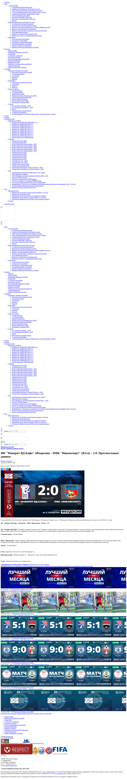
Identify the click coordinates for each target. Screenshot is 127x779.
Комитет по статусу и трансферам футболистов (27, 35)
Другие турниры (13, 89)
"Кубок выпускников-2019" (20, 164)
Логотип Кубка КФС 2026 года (22, 17)
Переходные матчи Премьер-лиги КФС (24, 96)
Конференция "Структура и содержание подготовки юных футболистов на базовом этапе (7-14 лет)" (44, 184)
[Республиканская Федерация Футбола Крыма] (35, 754)
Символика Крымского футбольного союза (25, 14)
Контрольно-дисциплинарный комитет (24, 25)
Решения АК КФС (14, 62)
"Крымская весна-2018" (19, 159)
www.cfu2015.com (48, 772)
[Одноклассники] (4, 469)
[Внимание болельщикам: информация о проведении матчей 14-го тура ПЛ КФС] (19, 710)
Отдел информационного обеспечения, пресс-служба (29, 12)
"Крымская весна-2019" (19, 157)
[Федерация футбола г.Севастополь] (41, 754)
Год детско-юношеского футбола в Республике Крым (29, 182)
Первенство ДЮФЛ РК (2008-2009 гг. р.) (25, 122)
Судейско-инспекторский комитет (23, 24)
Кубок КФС (12, 54)
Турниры (7, 69)
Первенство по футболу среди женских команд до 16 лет (30, 192)
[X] (10, 469)
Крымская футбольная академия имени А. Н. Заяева (28, 172)
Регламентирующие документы (22, 44)
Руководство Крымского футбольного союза (26, 9)
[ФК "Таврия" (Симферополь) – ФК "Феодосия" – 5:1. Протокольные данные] (19, 636)
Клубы (6, 116)
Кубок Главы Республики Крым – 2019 (24, 149)
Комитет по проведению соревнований (24, 34)
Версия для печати (7, 461)
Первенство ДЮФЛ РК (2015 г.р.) (22, 132)
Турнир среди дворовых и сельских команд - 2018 (28, 169)
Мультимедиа (8, 737)
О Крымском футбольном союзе (22, 7)
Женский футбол (13, 191)
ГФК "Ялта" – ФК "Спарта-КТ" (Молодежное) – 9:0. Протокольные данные (25, 664)
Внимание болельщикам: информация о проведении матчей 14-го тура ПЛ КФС (26, 713)
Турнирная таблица (18, 74)
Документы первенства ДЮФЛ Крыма (24, 179)
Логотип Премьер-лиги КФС (21, 15)
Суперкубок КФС (17, 92)
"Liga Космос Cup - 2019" (20, 162)
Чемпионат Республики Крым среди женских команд (29, 196)
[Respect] (17, 754)
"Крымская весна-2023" (19, 142)
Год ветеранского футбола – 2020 (22, 107)
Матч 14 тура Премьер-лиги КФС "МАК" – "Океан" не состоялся (21, 689)
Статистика (15, 75)
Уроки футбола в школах (20, 174)
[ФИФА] (60, 754)
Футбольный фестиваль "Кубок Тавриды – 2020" (27, 167)
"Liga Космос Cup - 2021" (20, 161)
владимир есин (69, 566)
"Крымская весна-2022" (19, 152)
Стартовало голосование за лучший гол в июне (16, 591)
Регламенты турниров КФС (20, 102)
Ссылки (10, 104)
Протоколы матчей (14, 57)
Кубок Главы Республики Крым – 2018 (24, 151)
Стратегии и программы (19, 40)
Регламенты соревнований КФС (22, 42)
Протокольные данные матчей (21, 111)
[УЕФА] (49, 754)
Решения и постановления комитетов (20, 64)
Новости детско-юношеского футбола (24, 187)
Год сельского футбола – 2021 (21, 106)
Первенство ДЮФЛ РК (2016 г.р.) (22, 134)
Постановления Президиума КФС (19, 59)
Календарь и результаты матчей (22, 72)
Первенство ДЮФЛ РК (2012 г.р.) (22, 127)
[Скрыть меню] (1, 442)
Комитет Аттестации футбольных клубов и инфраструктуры (31, 27)
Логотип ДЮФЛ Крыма (19, 177)
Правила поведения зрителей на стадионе (25, 47)
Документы (12, 37)
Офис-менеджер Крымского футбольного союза (27, 10)
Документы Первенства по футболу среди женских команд (30, 199)
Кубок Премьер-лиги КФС (20, 101)
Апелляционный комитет (20, 32)
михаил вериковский (45, 566)
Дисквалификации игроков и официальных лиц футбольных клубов (34, 114)
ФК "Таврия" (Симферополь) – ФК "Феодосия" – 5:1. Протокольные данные (25, 640)
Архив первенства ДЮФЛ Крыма (22, 137)
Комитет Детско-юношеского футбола (24, 29)
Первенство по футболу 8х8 (21, 194)
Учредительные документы (20, 39)
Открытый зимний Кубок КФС (22, 97)
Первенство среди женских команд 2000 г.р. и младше (29, 197)
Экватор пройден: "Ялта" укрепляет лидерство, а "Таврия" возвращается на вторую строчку (30, 615)
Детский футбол (9, 119)
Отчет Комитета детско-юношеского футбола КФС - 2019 (30, 176)
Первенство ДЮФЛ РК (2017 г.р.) (22, 136)
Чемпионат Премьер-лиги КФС (18, 52)
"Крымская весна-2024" (19, 141)
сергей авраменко (58, 566)
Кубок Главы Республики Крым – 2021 (24, 146)
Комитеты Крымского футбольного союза (21, 22)
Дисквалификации (14, 65)
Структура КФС (13, 5)
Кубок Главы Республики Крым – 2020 (24, 147)
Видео (14, 109)
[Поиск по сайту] (1, 429)
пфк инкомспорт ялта (32, 566)
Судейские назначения (15, 55)
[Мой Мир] (7, 469)
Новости (7, 49)
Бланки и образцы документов (21, 45)
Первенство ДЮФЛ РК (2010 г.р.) (22, 124)
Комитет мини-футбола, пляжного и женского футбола (29, 30)
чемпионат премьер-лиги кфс (83, 566)
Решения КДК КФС (14, 60)
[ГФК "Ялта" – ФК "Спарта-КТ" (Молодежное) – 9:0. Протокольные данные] (19, 661)
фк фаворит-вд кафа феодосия (15, 566)
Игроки (6, 117)
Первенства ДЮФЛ (14, 121)
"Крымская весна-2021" (19, 154)
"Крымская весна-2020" (19, 156)
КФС (6, 4)
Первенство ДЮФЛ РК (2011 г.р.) (22, 126)
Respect (14, 20)
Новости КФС (12, 50)
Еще (9, 171)
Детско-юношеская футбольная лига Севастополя (27, 186)
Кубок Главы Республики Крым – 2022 (24, 144)
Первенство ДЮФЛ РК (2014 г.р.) (22, 131)
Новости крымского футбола (17, 67)
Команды (15, 77)
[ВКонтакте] (2, 469)
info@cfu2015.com (11, 765)
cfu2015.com (5, 448)
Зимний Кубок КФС (18, 94)
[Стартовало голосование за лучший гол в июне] (19, 587)
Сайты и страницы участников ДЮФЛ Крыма (26, 181)
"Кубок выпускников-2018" (20, 166)
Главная (6, 2)
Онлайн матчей (17, 90)
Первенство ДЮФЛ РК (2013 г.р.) (22, 129)
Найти (6, 431)
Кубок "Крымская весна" (20, 99)
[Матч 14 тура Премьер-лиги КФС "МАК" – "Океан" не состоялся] (19, 685)
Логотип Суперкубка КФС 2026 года (23, 19)
